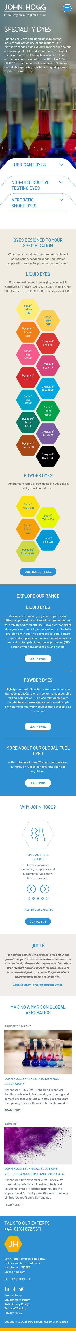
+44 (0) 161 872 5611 (22, 1228)
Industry (11, 1026)
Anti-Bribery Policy (16, 1304)
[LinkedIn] (7, 1289)
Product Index (13, 1295)
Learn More (38, 658)
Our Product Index (38, 571)
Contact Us (38, 921)
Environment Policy (17, 1299)
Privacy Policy (13, 1312)
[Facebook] (14, 1289)
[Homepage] (25, 10)
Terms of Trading (15, 1308)
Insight (25, 1026)
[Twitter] (21, 1289)
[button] (31, 889)
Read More (12, 1110)
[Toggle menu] (67, 8)
